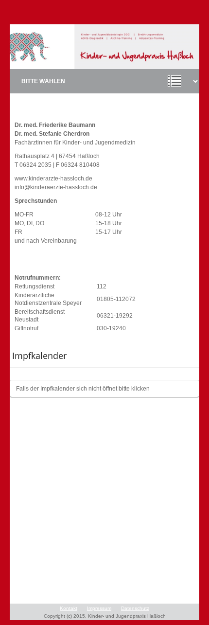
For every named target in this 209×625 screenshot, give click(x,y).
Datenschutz (135, 608)
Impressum (99, 608)
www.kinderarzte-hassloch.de (53, 178)
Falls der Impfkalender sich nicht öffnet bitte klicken (83, 388)
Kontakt (68, 608)
